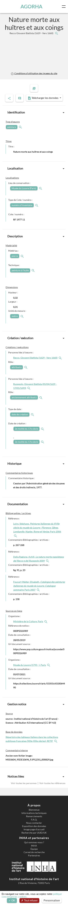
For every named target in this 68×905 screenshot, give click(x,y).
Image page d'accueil (34, 829)
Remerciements (34, 816)
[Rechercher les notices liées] (56, 33)
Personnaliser (52, 900)
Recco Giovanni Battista (32, 33)
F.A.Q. (34, 819)
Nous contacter (34, 823)
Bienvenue (34, 810)
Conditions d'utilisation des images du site (35, 73)
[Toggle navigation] (64, 6)
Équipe (34, 849)
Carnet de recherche (34, 852)
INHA (34, 845)
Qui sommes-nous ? (34, 842)
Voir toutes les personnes (24, 783)
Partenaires (34, 855)
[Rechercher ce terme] (20, 127)
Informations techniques (34, 813)
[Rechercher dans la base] (56, 741)
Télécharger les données (45, 97)
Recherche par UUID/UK (34, 833)
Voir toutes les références (52, 783)
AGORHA (31, 6)
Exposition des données (34, 826)
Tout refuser (30, 900)
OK (13, 900)
